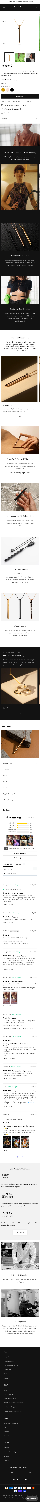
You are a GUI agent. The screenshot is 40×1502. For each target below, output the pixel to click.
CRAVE (9, 1495)
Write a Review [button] (21, 853)
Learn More (20, 1232)
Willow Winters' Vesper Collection (13, 941)
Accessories (8, 1369)
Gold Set (6, 708)
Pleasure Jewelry (9, 1361)
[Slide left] (2, 58)
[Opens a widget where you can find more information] (31, 1498)
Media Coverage (9, 1394)
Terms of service (9, 1498)
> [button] (26, 1157)
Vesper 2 (5, 904)
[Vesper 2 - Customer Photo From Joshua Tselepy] (30, 843)
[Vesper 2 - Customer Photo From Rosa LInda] (16, 843)
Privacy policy (33, 1495)
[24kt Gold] (3, 90)
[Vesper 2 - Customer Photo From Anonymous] (10, 837)
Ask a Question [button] (21, 858)
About (6, 1390)
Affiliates (6, 1456)
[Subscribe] (30, 1472)
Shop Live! (7, 1378)
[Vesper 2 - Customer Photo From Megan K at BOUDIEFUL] (23, 837)
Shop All (6, 1357)
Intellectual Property (10, 1407)
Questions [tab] (19, 864)
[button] (4, 7)
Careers (6, 1460)
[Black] (12, 90)
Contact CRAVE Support (11, 1423)
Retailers (6, 1448)
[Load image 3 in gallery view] (30, 57)
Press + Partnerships (10, 1452)
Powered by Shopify (16, 1495)
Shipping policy (20, 1498)
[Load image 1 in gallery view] (9, 57)
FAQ (5, 1427)
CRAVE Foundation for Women (13, 1403)
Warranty (6, 1436)
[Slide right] (38, 58)
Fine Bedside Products (11, 1365)
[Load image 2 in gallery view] (20, 57)
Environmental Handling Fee (13, 1411)
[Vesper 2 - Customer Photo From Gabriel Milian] (23, 843)
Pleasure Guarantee (10, 1398)
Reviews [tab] (6, 864)
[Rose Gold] (7, 90)
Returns (6, 1431)
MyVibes (6, 1374)
